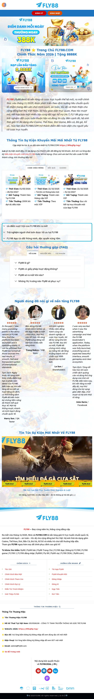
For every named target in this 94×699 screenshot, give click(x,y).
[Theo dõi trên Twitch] (47, 678)
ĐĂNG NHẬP (55, 13)
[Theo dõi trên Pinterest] (38, 671)
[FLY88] (47, 5)
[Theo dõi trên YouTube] (49, 671)
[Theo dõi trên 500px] (55, 671)
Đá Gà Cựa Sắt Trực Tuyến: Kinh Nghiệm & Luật (47, 490)
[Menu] (4, 5)
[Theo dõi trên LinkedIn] (44, 671)
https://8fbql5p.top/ (70, 145)
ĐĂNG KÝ (39, 13)
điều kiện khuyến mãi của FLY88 (20, 154)
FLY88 (26, 529)
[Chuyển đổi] (4, 226)
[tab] (36, 167)
